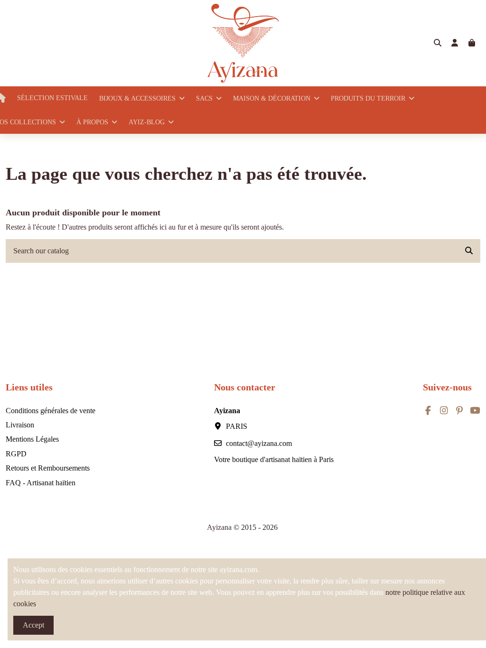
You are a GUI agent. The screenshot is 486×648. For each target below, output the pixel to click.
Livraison (20, 425)
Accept (33, 625)
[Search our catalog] (469, 251)
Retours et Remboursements (48, 468)
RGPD (16, 454)
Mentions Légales (32, 439)
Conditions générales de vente (50, 411)
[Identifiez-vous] (454, 43)
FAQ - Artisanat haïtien (40, 483)
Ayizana (220, 527)
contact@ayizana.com (259, 443)
